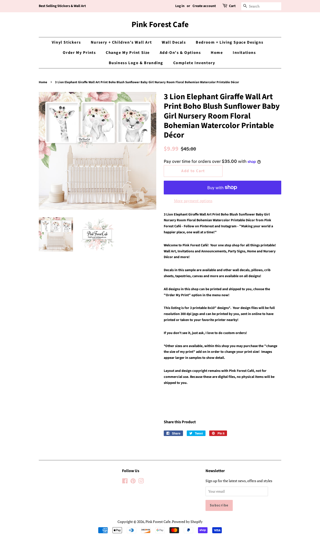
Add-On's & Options (180, 52)
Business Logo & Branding (136, 63)
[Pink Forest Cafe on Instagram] (141, 481)
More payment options (193, 200)
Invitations (244, 52)
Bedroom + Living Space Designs (229, 42)
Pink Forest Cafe (160, 24)
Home (217, 52)
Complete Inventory (194, 63)
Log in (179, 6)
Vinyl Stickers (66, 42)
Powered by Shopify (187, 521)
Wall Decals (174, 42)
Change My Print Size (128, 52)
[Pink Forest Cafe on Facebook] (125, 481)
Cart (232, 6)
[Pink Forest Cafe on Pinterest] (133, 481)
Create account (204, 6)
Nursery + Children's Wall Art (121, 42)
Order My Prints (79, 52)
